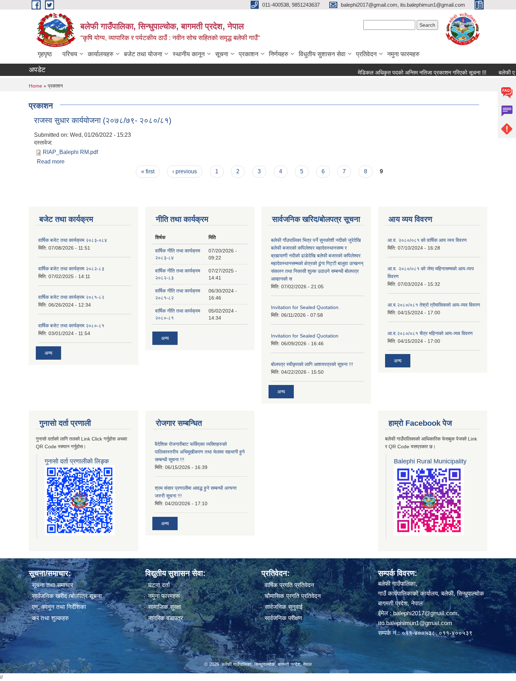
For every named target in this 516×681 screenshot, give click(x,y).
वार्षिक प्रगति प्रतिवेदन (289, 585)
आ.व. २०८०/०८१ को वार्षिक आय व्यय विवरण (427, 240)
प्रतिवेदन (366, 54)
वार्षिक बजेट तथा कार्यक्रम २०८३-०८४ (72, 240)
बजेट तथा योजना (143, 54)
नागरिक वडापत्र (165, 618)
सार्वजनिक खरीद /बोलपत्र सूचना (67, 596)
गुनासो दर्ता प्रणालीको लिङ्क (77, 461)
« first (147, 171)
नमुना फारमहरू (164, 596)
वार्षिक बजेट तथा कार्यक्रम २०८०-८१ (71, 325)
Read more (51, 162)
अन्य (48, 353)
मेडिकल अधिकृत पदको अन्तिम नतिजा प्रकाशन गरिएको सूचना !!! (410, 73)
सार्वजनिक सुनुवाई (284, 607)
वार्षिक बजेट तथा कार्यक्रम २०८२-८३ (71, 268)
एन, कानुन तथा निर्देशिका (59, 607)
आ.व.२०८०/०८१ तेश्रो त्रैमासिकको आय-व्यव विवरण (434, 305)
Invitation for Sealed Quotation (304, 336)
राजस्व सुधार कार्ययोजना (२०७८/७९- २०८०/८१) (102, 120)
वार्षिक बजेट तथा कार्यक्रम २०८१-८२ (71, 297)
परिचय (69, 54)
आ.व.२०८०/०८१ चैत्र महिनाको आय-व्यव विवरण (430, 333)
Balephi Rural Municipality (430, 461)
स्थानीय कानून (189, 54)
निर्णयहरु (278, 54)
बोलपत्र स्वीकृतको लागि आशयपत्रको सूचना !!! (312, 364)
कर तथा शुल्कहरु (50, 618)
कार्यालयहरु (100, 54)
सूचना (221, 54)
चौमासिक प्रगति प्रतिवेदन (293, 596)
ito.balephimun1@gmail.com (415, 623)
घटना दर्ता (159, 585)
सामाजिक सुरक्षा (164, 607)
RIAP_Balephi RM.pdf (70, 152)
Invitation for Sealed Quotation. (305, 307)
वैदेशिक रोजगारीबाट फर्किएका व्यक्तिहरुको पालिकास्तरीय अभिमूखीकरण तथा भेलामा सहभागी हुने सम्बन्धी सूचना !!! (200, 451)
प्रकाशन (248, 54)
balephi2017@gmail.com (425, 613)
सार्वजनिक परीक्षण (283, 618)
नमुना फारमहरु (403, 54)
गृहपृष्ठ (45, 54)
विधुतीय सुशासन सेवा (322, 54)
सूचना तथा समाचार (52, 585)
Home (35, 86)
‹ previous (184, 171)
